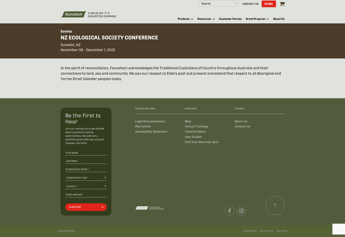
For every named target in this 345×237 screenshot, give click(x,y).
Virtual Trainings (196, 126)
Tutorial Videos (195, 131)
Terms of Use (266, 231)
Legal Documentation (150, 121)
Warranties (143, 126)
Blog (188, 121)
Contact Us (242, 126)
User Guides (193, 137)
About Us (241, 121)
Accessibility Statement (151, 131)
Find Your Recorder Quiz (201, 142)
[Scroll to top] (275, 205)
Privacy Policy (250, 231)
